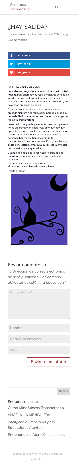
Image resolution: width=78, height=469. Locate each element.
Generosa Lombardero (28, 34)
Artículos (37, 459)
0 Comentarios (17, 40)
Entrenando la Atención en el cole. (36, 435)
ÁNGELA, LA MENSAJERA (29, 415)
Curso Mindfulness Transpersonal (36, 408)
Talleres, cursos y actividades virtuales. (37, 453)
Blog (65, 34)
